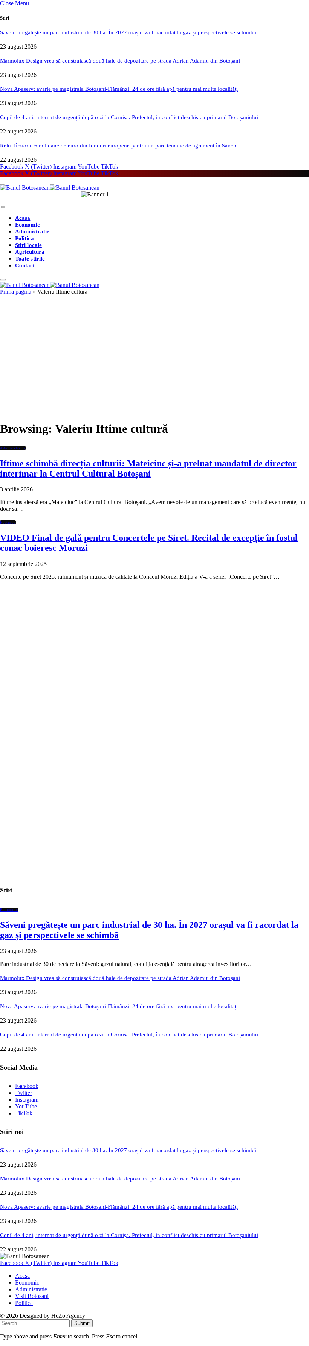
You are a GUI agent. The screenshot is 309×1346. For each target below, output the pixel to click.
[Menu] (3, 207)
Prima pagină (15, 291)
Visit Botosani (32, 1296)
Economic (27, 225)
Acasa (22, 218)
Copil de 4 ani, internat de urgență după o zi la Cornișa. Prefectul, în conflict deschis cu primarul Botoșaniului (129, 117)
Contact (25, 265)
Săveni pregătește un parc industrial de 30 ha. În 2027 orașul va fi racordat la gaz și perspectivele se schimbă (128, 32)
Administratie (32, 231)
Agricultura (29, 252)
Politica (24, 238)
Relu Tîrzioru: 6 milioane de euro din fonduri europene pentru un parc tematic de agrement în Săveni (119, 146)
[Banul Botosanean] (49, 187)
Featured (8, 522)
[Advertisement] (154, 361)
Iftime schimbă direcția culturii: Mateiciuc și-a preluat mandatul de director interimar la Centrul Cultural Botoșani (148, 468)
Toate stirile (30, 259)
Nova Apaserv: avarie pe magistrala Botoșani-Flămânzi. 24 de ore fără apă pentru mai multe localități (119, 89)
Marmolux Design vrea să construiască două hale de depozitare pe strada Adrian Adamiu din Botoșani (120, 61)
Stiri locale (28, 245)
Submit (82, 1323)
